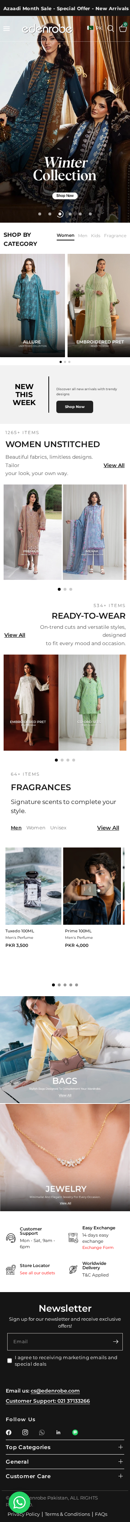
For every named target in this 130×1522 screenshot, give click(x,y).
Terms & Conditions (67, 1514)
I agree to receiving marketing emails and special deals (66, 1360)
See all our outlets (37, 1272)
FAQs (101, 1514)
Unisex (58, 827)
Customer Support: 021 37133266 (48, 1401)
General (17, 1461)
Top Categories (28, 1447)
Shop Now (74, 406)
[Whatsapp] (42, 1432)
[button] (59, 589)
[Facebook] (9, 1432)
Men (82, 235)
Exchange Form (98, 1247)
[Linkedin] (58, 1432)
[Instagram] (25, 1432)
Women (65, 235)
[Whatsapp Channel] (75, 1432)
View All (114, 465)
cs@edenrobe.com (55, 1390)
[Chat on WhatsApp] (19, 1502)
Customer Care (28, 1476)
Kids (95, 235)
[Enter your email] (115, 1341)
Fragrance (115, 235)
